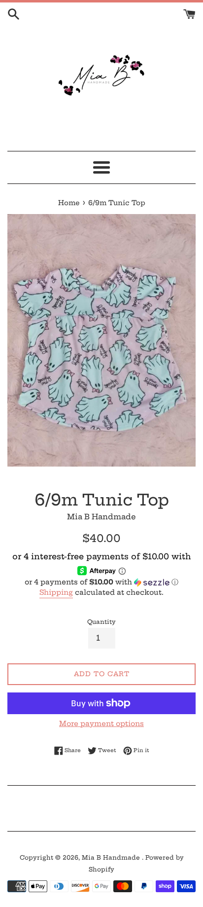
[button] (101, 582)
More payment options (101, 723)
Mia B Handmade (112, 857)
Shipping (56, 592)
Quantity (101, 621)
